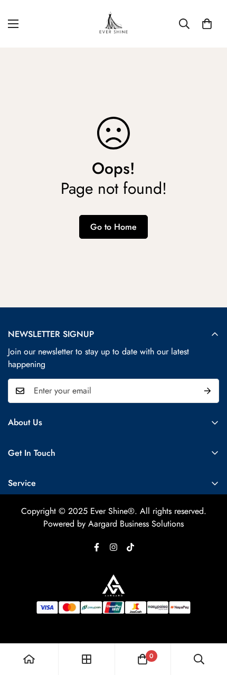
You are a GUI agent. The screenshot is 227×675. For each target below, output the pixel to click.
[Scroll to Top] (208, 619)
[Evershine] (113, 24)
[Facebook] (96, 547)
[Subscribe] (207, 391)
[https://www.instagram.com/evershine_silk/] (113, 547)
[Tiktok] (130, 547)
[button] (207, 24)
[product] (29, 659)
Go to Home (113, 227)
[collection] (86, 659)
